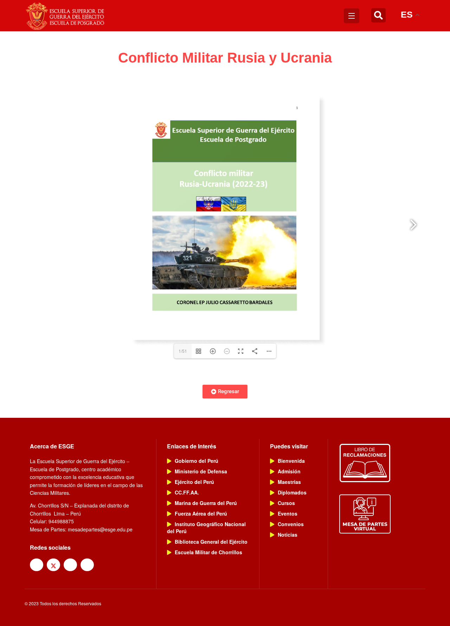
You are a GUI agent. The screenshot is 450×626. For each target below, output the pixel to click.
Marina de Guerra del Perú (206, 502)
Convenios (291, 524)
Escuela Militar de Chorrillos (208, 552)
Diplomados (292, 492)
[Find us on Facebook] (36, 564)
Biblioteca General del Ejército (211, 541)
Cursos (286, 502)
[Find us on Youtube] (87, 564)
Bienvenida (291, 460)
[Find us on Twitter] (53, 564)
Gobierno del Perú (196, 460)
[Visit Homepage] (66, 15)
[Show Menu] (351, 16)
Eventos (287, 513)
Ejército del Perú (194, 481)
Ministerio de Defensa (201, 471)
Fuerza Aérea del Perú (201, 513)
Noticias (287, 534)
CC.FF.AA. (187, 492)
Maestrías (289, 481)
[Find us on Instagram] (70, 564)
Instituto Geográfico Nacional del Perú (206, 527)
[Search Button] (378, 16)
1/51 (183, 351)
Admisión (289, 471)
